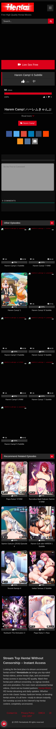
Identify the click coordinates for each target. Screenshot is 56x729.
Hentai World (45, 688)
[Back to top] (48, 721)
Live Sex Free (29, 64)
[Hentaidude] (23, 8)
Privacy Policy (27, 713)
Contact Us (12, 713)
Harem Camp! (29, 123)
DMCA (42, 713)
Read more (26, 116)
